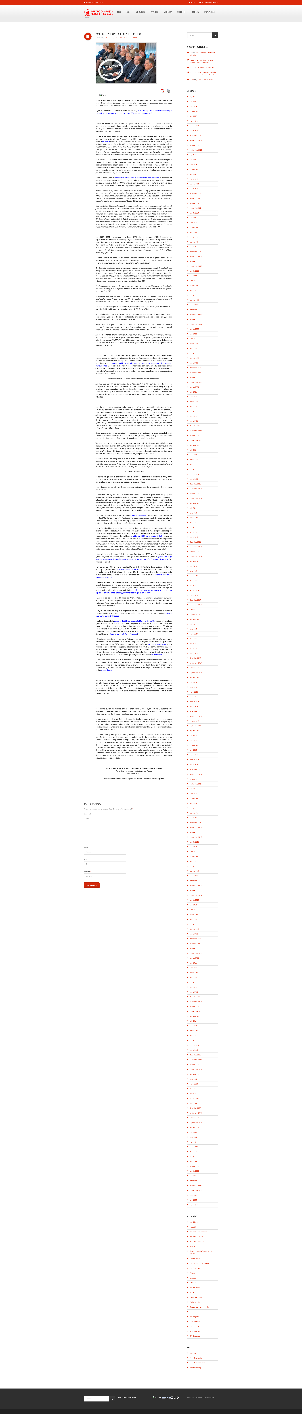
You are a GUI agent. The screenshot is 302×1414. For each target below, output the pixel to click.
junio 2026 (193, 106)
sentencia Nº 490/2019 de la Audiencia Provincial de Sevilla (136, 178)
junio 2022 (193, 339)
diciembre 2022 (195, 310)
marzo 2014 (194, 808)
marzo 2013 (194, 866)
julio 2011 (193, 963)
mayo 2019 (194, 518)
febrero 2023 (194, 300)
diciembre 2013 (195, 823)
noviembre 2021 (196, 373)
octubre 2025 (194, 145)
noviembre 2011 (196, 944)
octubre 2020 (194, 435)
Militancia (168, 12)
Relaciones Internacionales (200, 1307)
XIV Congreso (195, 1321)
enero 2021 (194, 421)
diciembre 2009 (195, 1055)
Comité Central (195, 1259)
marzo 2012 (194, 924)
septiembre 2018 (196, 556)
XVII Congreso (195, 1336)
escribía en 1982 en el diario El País (146, 536)
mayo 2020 (194, 460)
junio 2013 (193, 852)
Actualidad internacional (198, 1232)
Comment (87, 814)
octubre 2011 (194, 948)
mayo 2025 (194, 169)
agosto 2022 (194, 329)
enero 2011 (194, 992)
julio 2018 (193, 566)
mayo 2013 (194, 856)
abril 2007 (193, 1152)
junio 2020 (193, 455)
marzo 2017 (194, 644)
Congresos (181, 12)
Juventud (193, 1278)
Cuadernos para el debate (199, 1263)
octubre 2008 (194, 1118)
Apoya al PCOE (209, 12)
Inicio (119, 12)
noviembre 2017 (196, 605)
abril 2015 (193, 750)
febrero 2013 (194, 871)
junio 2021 (193, 397)
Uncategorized (195, 1317)
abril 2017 (193, 639)
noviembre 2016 (196, 663)
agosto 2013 (194, 842)
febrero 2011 (194, 987)
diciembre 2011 (195, 939)
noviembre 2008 (196, 1113)
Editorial (192, 1273)
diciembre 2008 (195, 1108)
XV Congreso (194, 1326)
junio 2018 (193, 571)
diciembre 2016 (195, 658)
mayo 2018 (194, 576)
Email (86, 859)
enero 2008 (194, 1147)
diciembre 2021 (195, 368)
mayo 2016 (194, 692)
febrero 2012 (194, 929)
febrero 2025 (194, 184)
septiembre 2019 (196, 498)
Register (215, 2)
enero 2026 (194, 131)
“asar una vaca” (156, 654)
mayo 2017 (194, 634)
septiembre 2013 (196, 837)
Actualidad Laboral (196, 1237)
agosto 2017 (194, 619)
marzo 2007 (194, 1156)
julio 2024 (193, 218)
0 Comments (109, 38)
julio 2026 (193, 102)
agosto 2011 (194, 958)
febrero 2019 (194, 532)
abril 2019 (193, 523)
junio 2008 (193, 1137)
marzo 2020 (194, 469)
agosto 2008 (194, 1127)
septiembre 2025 (196, 150)
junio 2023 (193, 281)
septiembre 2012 (196, 895)
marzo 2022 (194, 353)
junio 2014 (193, 794)
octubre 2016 (194, 668)
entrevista (106, 141)
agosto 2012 (194, 900)
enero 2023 (194, 305)
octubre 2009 (194, 1064)
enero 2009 (194, 1103)
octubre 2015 (194, 721)
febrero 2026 (194, 126)
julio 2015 (193, 735)
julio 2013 (193, 847)
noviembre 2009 (196, 1060)
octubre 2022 (194, 319)
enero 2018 (194, 595)
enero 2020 (194, 479)
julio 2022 (193, 334)
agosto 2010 (194, 1016)
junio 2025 (193, 164)
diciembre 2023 (195, 252)
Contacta (195, 12)
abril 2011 (193, 977)
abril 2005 (193, 1200)
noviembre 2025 (196, 140)
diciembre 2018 (195, 542)
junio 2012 (193, 910)
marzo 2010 (194, 1040)
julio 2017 (193, 624)
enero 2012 (194, 934)
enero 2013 (194, 876)
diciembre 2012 (195, 881)
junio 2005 (193, 1195)
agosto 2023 (194, 271)
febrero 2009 (194, 1098)
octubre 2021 (194, 377)
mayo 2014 (194, 798)
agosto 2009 (194, 1074)
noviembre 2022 (196, 314)
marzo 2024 (194, 237)
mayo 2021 (194, 402)
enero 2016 (194, 706)
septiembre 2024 (196, 208)
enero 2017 (194, 653)
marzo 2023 (194, 295)
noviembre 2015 (196, 716)
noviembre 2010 (196, 1002)
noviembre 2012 (196, 885)
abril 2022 (193, 348)
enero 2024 (194, 247)
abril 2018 (193, 581)
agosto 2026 (194, 97)
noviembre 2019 (196, 489)
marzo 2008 (194, 1142)
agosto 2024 (194, 213)
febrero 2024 (194, 242)
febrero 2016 (194, 702)
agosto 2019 (194, 503)
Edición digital (195, 1268)
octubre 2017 (194, 610)
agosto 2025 (194, 155)
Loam (192, 80)
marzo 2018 (194, 585)
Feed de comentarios (197, 1363)
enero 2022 (194, 363)
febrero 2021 (194, 416)
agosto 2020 (194, 445)
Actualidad (140, 12)
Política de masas (196, 1297)
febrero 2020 (194, 474)
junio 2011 (193, 968)
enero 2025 (194, 189)
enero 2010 (194, 1050)
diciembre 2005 (195, 1181)
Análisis (154, 12)
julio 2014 (193, 789)
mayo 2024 (194, 227)
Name (86, 847)
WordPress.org (195, 1368)
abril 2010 (193, 1035)
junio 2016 (193, 687)
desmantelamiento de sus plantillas (129, 569)
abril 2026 (193, 116)
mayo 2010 (194, 1031)
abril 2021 (193, 406)
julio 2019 (193, 508)
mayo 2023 (194, 285)
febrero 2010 (194, 1045)
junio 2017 (193, 629)
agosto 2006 (194, 1171)
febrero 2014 (194, 813)
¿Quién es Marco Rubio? (205, 67)
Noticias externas (196, 1288)
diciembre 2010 (195, 997)
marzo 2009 (194, 1094)
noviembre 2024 (196, 198)
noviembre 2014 (196, 774)
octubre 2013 (194, 832)
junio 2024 (193, 223)
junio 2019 (193, 513)
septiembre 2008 (196, 1123)
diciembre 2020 (195, 426)
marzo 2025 (194, 179)
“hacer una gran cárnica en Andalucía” (123, 634)
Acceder (193, 1353)
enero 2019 (194, 537)
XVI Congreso (195, 1331)
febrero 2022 (194, 358)
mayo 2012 (194, 914)
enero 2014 (194, 818)
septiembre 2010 (196, 1011)
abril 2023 (193, 290)
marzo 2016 (194, 697)
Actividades (194, 1222)
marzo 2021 (194, 411)
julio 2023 (193, 276)
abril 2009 (193, 1089)
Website (87, 872)
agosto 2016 (194, 677)
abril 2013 (193, 861)
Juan (191, 52)
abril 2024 (193, 232)
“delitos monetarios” (139, 515)
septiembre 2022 (196, 324)
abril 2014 (193, 803)
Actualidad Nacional (122, 38)
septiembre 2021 (196, 382)
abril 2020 (193, 464)
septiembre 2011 (196, 953)
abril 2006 (193, 1176)
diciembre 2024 (195, 193)
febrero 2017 (194, 648)
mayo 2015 (194, 745)
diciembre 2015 (195, 711)
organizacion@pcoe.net (94, 2)
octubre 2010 (194, 1006)
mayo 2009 (194, 1084)
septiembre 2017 (196, 614)
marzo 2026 (194, 121)
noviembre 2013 (196, 827)
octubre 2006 (194, 1166)
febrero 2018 (194, 590)
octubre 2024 (194, 203)
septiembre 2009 (196, 1069)
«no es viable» (106, 670)
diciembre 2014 (195, 769)
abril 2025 (193, 174)
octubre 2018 (194, 552)
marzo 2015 (194, 755)
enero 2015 (194, 764)
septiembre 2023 (196, 266)
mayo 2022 (194, 344)
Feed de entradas (196, 1358)
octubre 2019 (194, 494)
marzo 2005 (194, 1205)
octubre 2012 (194, 890)
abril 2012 (193, 919)
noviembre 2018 (196, 547)
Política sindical (195, 1302)
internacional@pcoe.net (127, 1397)
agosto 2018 (194, 561)
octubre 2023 (194, 261)
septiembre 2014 (196, 784)
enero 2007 (194, 1161)
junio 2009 (193, 1079)
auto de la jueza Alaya (156, 644)
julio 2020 (193, 450)
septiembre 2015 (196, 726)
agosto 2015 (194, 731)
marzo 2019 (194, 527)
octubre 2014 (194, 779)
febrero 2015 (194, 760)
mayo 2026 (194, 111)
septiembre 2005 (196, 1190)
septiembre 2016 (196, 673)
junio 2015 (193, 740)
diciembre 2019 (195, 484)
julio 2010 (193, 1021)
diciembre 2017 (195, 600)
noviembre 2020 (196, 431)
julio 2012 (193, 905)
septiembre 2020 (196, 440)
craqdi (192, 60)
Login (193, 2)
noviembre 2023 (196, 256)
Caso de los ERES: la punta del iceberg (118, 34)
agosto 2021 (194, 387)
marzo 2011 (194, 982)
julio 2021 (193, 392)
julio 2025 (193, 160)
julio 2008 (193, 1132)
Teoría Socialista (196, 1312)
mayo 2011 (194, 973)
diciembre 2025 (195, 135)
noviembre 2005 (196, 1185)
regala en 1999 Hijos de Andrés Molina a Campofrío (134, 621)
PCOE (128, 12)
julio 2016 (193, 682)
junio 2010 (193, 1026)
